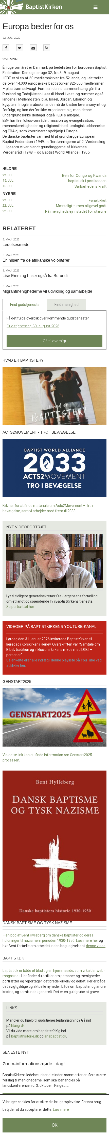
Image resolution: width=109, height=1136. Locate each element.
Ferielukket (97, 200)
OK (55, 1125)
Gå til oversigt (54, 341)
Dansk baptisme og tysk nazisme (37, 923)
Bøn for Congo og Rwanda (84, 175)
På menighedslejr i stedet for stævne (75, 211)
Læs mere (61, 1109)
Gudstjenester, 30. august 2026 (33, 326)
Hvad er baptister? (23, 360)
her (95, 941)
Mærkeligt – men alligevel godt (81, 206)
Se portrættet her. (20, 607)
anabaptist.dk (55, 1036)
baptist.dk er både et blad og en (28, 971)
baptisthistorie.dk (25, 1036)
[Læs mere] (46, 47)
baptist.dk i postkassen (87, 181)
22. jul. (8, 175)
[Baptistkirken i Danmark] (31, 7)
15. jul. (8, 180)
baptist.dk (13, 958)
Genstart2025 (17, 681)
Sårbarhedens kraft (90, 186)
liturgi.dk (18, 1026)
